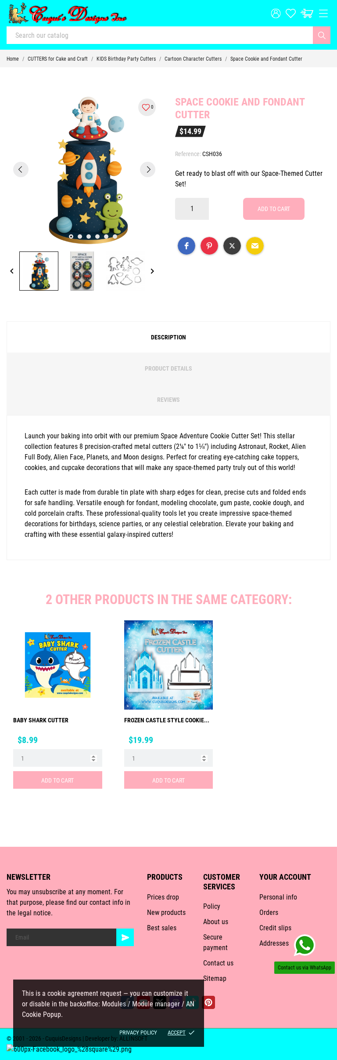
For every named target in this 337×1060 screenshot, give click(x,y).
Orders (268, 912)
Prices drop (163, 897)
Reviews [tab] (168, 399)
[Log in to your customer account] (276, 13)
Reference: (188, 153)
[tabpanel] (84, 169)
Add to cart (274, 208)
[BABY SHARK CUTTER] (89, 653)
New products (166, 912)
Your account (285, 877)
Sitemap (214, 978)
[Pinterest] (208, 1002)
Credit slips (275, 928)
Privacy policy (138, 1032)
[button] (186, 246)
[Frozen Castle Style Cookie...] (200, 653)
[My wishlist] (290, 13)
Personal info (278, 897)
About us (215, 922)
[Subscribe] (125, 937)
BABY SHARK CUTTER (40, 720)
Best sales (161, 928)
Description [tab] (168, 337)
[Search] (321, 35)
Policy (211, 906)
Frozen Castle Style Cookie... (166, 720)
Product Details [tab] (168, 368)
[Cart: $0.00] (307, 13)
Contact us (218, 963)
